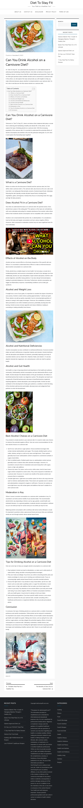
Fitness (59, 713)
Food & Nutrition (62, 724)
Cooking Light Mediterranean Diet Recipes (13, 739)
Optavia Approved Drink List (66, 51)
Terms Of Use (64, 12)
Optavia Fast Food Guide (11, 734)
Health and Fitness (62, 745)
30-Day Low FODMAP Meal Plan (66, 55)
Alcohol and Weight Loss (17, 99)
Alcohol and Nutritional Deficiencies (20, 100)
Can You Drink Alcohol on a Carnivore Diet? (20, 91)
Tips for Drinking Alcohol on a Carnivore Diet (22, 108)
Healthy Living (61, 755)
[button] (32, 88)
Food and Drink (61, 731)
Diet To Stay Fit (41, 3)
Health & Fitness (62, 738)
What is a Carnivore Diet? (17, 93)
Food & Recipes (61, 727)
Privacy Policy (51, 12)
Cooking (59, 710)
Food (58, 717)
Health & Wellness (62, 741)
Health (8, 676)
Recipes (59, 762)
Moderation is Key (15, 106)
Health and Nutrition (63, 748)
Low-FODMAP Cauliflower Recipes (14, 743)
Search (60, 21)
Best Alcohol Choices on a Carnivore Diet (22, 104)
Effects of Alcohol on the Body (19, 97)
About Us (17, 12)
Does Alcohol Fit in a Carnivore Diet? (20, 95)
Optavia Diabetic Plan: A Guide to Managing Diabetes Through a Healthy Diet (67, 39)
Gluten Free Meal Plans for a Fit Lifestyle (67, 46)
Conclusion (14, 110)
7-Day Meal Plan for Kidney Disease (66, 61)
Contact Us (28, 12)
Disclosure (39, 12)
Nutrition (59, 759)
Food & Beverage (62, 720)
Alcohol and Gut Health (17, 102)
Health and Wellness (63, 752)
